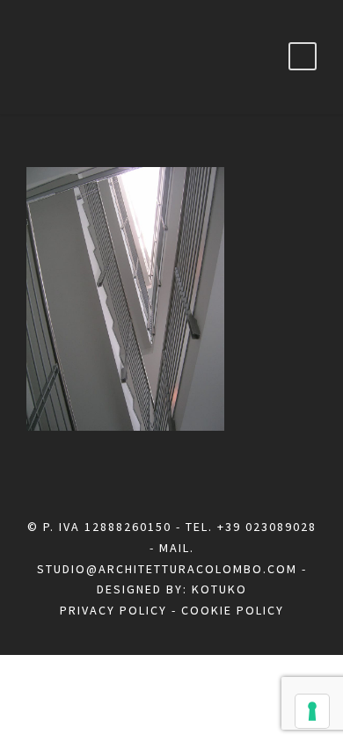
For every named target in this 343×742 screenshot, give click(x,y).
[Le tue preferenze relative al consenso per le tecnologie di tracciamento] (312, 711)
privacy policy (113, 610)
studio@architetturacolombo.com (167, 569)
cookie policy (232, 610)
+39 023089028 (267, 527)
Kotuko (219, 589)
